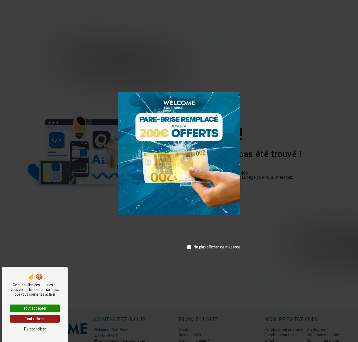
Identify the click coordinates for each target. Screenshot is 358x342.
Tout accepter (35, 308)
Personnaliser (35, 329)
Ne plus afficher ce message (216, 247)
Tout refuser (35, 318)
